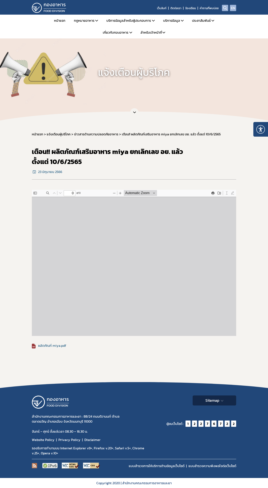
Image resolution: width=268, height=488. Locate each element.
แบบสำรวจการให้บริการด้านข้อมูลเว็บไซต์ (156, 465)
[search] (225, 8)
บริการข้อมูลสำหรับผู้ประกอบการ (128, 20)
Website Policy (43, 439)
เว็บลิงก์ (161, 8)
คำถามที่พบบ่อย (209, 8)
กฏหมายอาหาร (84, 20)
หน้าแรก (59, 20)
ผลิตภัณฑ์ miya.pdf (52, 345)
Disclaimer (92, 439)
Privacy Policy (69, 439)
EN (233, 7)
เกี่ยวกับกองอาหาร (115, 32)
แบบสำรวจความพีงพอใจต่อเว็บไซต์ (212, 465)
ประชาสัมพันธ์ (201, 20)
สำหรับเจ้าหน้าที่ (151, 32)
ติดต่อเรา (175, 8)
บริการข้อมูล (171, 20)
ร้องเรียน (190, 8)
